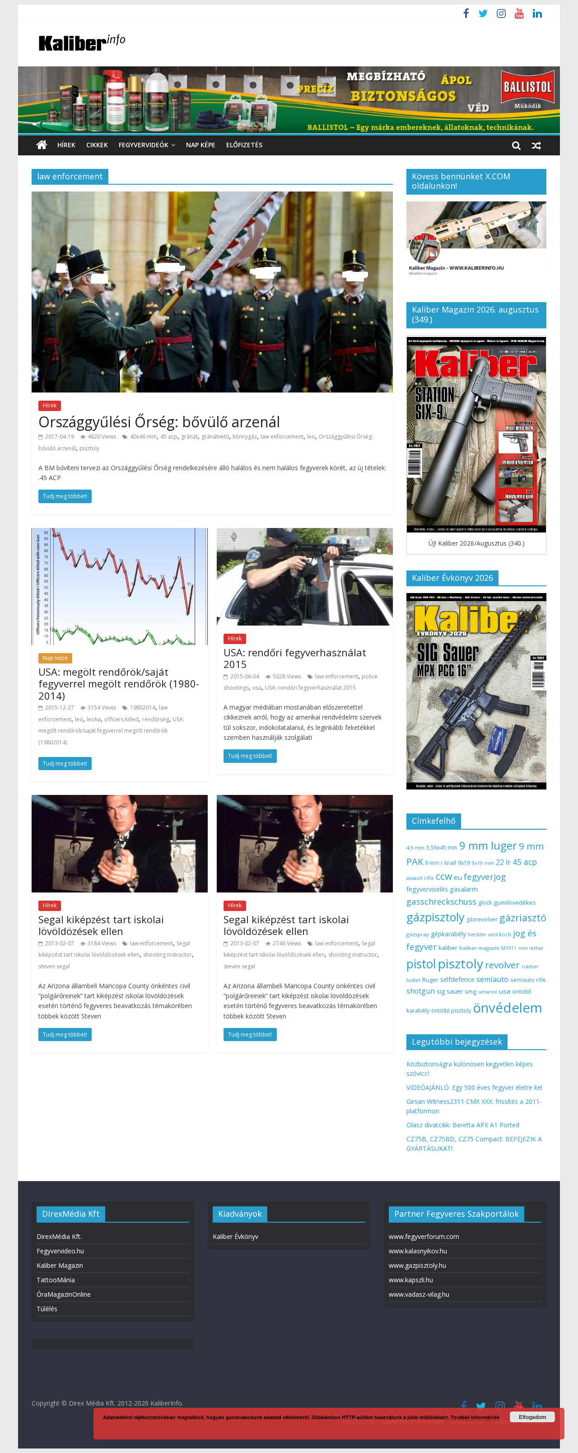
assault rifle (420, 877)
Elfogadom (532, 1417)
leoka (94, 719)
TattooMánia (56, 1279)
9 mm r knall (440, 863)
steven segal (54, 966)
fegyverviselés (427, 889)
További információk (475, 1417)
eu (458, 877)
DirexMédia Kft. (59, 1236)
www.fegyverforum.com (424, 1236)
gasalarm (464, 888)
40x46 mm (143, 436)
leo (311, 436)
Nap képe (200, 144)
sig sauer (450, 991)
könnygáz (245, 436)
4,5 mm (415, 847)
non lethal (530, 947)
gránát (189, 436)
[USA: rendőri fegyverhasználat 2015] (305, 533)
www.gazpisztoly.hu (417, 1265)
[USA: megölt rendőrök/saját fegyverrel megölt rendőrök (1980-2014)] (120, 533)
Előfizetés (244, 144)
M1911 (509, 948)
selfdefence (457, 979)
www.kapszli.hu (411, 1279)
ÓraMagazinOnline (64, 1294)
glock (485, 902)
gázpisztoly (435, 917)
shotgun (420, 991)
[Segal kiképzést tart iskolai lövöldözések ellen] (120, 800)
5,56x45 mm (441, 847)
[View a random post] (536, 144)
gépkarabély (448, 934)
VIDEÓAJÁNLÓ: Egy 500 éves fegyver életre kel (474, 1087)
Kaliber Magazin (60, 1265)
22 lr (503, 862)
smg (470, 991)
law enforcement (282, 436)
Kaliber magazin (479, 947)
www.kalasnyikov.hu (418, 1251)
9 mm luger (488, 845)
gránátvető (215, 436)
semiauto (492, 979)
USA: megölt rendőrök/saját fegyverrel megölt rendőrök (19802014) (111, 730)
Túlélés (47, 1308)
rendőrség (155, 719)
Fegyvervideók (143, 144)
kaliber (447, 948)
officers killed (121, 719)
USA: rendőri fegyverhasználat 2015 (295, 658)
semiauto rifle (528, 979)
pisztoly (89, 448)
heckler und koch (489, 934)
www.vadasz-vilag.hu (419, 1294)
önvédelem (507, 1008)
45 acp (168, 436)
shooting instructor (167, 954)
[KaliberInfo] (42, 145)
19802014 (142, 707)
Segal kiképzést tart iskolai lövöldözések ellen (101, 925)
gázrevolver (482, 919)
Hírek (66, 144)
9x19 (464, 863)
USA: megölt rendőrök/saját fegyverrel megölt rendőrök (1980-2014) (118, 683)
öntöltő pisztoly (451, 1010)
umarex (487, 991)
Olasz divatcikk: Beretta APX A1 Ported (462, 1125)
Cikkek (97, 144)
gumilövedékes (515, 902)
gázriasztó (522, 917)
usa (256, 687)
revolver (502, 964)
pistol (421, 964)
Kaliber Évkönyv (235, 1236)
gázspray (417, 934)
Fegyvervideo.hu (60, 1251)
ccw (444, 876)
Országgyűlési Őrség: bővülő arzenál (159, 421)
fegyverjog (485, 876)
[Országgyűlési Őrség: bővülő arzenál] (212, 197)
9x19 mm (483, 863)
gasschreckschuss (441, 901)
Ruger (430, 980)
